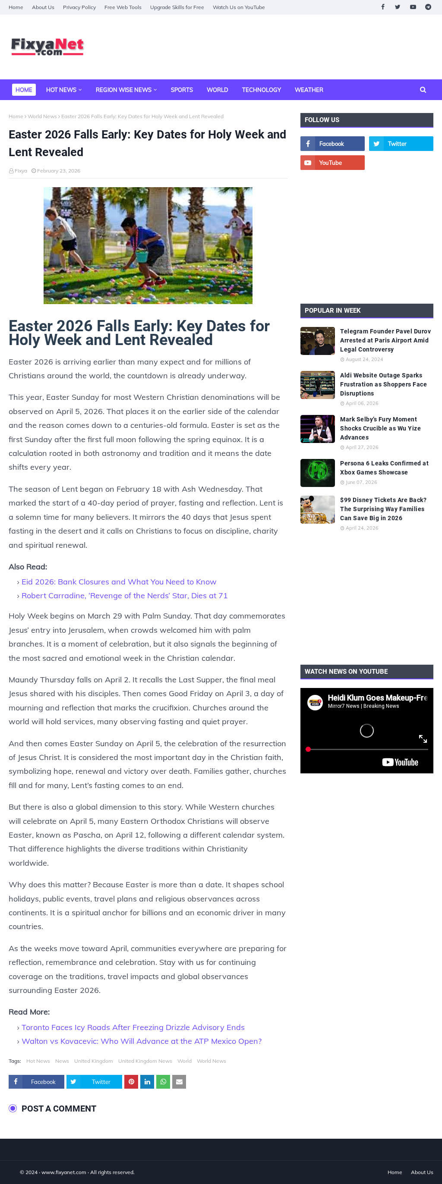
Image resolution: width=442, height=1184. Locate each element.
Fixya (21, 170)
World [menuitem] (217, 89)
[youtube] (412, 7)
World (184, 1061)
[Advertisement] (366, 237)
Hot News (38, 1061)
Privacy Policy (79, 7)
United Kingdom (93, 1061)
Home (16, 7)
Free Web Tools (123, 7)
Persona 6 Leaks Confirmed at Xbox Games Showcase (384, 468)
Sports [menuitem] (182, 89)
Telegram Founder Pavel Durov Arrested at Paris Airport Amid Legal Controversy (385, 340)
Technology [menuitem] (261, 89)
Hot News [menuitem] (61, 89)
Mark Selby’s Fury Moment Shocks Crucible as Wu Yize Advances (380, 428)
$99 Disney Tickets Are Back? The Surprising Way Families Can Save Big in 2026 (383, 508)
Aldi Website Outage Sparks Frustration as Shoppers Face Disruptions (383, 384)
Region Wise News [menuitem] (124, 89)
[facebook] (382, 7)
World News (42, 116)
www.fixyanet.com (63, 1172)
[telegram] (428, 7)
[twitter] (397, 7)
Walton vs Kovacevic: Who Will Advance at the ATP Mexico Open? (142, 1041)
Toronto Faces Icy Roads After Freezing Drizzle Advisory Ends (133, 1027)
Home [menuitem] (24, 89)
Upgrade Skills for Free (177, 7)
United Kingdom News (145, 1061)
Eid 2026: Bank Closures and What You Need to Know (119, 582)
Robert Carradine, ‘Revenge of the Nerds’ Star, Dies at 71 (125, 595)
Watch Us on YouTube (239, 7)
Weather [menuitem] (309, 89)
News (62, 1061)
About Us (43, 7)
